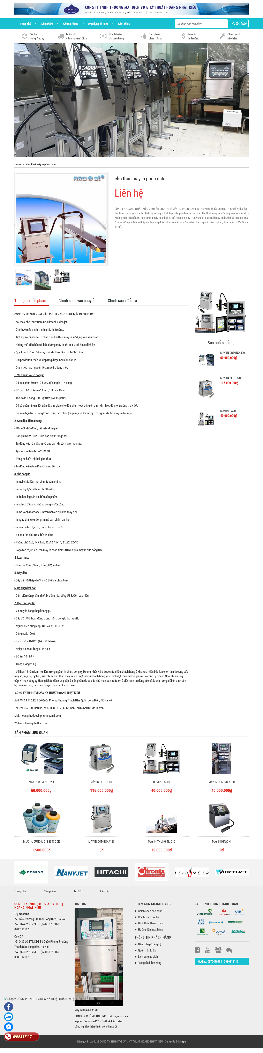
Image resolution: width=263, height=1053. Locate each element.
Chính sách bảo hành (150, 911)
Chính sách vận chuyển (77, 300)
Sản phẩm (50, 891)
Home (17, 164)
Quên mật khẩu (147, 950)
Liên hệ (104, 891)
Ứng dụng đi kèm (98, 24)
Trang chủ (20, 891)
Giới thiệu (124, 24)
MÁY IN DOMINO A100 (222, 782)
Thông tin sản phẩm (30, 300)
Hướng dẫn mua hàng (150, 929)
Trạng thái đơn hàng (149, 963)
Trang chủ (25, 24)
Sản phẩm (47, 24)
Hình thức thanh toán (150, 923)
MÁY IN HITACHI (221, 841)
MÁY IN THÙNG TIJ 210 (161, 841)
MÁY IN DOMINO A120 (101, 841)
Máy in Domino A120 (86, 1010)
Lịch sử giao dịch (148, 956)
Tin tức (78, 891)
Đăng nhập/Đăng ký (149, 944)
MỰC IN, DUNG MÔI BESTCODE (41, 841)
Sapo (183, 1041)
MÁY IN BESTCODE (231, 378)
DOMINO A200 (228, 411)
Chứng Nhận (70, 24)
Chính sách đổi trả (122, 300)
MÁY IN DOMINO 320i (232, 353)
